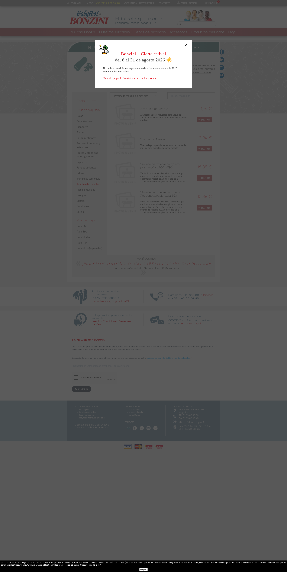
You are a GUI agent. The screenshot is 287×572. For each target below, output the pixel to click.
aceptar (143, 569)
